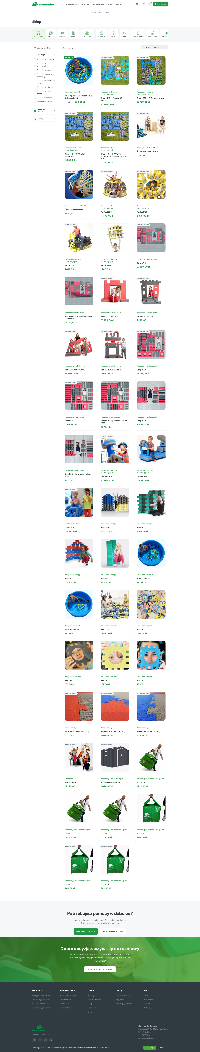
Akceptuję (149, 1048)
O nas (146, 995)
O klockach (71, 4)
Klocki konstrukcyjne (68, 995)
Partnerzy (147, 1008)
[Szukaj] (144, 4)
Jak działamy (149, 1000)
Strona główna (96, 12)
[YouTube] (45, 1040)
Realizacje (86, 4)
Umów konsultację (84, 931)
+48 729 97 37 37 (144, 1035)
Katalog (91, 995)
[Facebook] (34, 1040)
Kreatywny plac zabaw (41, 995)
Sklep (110, 4)
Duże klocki (64, 1004)
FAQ (117, 1008)
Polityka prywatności (124, 1004)
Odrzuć (162, 1048)
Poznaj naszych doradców (100, 969)
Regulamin (120, 1000)
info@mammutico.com (147, 1038)
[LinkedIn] (51, 1040)
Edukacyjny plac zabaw (41, 1000)
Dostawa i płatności (123, 995)
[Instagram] (40, 1040)
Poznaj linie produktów (113, 931)
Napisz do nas (160, 4)
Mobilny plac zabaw (39, 1004)
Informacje (98, 4)
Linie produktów (94, 1000)
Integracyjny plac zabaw (41, 1008)
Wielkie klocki (65, 1000)
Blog (90, 1012)
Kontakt (120, 4)
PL (137, 4)
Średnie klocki (65, 1008)
